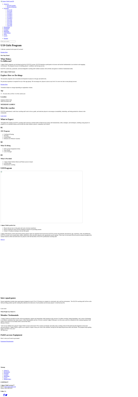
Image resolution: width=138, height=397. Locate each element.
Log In (5, 35)
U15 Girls (9, 22)
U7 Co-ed (9, 9)
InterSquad (6, 376)
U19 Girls (9, 25)
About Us (6, 4)
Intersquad (6, 31)
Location (6, 30)
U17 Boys (9, 17)
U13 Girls (9, 21)
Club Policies (7, 33)
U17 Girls (9, 24)
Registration (7, 27)
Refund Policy (7, 379)
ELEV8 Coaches (11, 5)
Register (6, 38)
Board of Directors (11, 7)
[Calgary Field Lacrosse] (7, 1)
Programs (6, 8)
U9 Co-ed (9, 11)
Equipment (6, 28)
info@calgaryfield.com (10, 386)
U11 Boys (9, 12)
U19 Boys (9, 18)
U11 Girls (9, 20)
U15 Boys (9, 15)
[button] (3, 308)
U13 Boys (9, 14)
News (5, 34)
